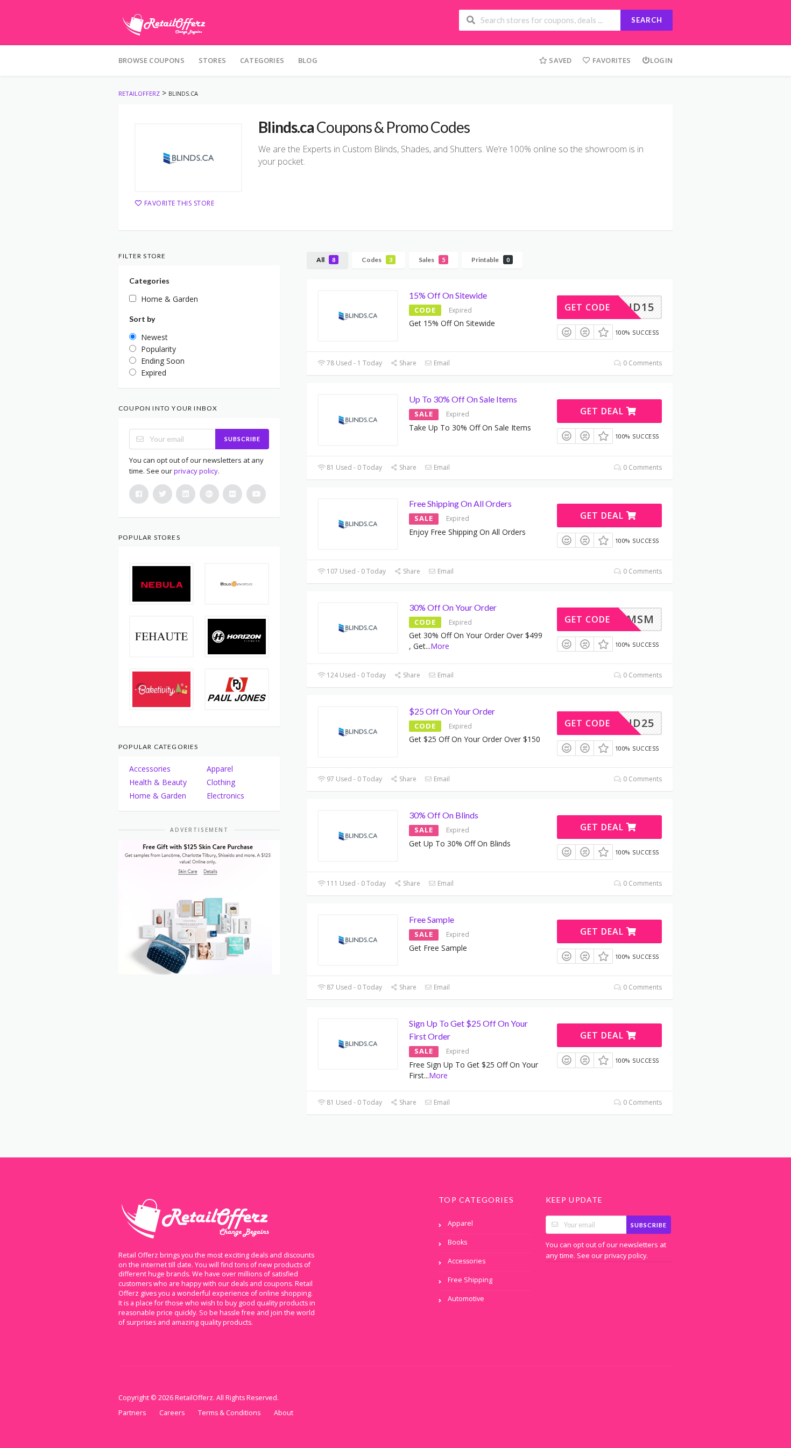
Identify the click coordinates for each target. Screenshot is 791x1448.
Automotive (466, 1298)
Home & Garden (157, 795)
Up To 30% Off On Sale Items (463, 399)
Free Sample (431, 919)
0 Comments (642, 363)
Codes (377, 260)
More (439, 646)
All (325, 260)
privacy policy (196, 471)
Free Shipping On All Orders (460, 503)
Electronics (225, 795)
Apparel (220, 769)
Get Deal (603, 411)
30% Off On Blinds (443, 815)
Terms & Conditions (229, 1412)
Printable (490, 260)
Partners (132, 1412)
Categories (262, 60)
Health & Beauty (158, 782)
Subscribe (242, 438)
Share (407, 363)
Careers (172, 1412)
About (283, 1412)
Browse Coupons (151, 60)
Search (646, 20)
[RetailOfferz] (162, 23)
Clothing (221, 782)
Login (661, 60)
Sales (432, 260)
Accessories (150, 769)
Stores (212, 60)
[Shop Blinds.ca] (188, 157)
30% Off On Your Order (453, 607)
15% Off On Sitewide (448, 295)
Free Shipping (470, 1279)
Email (441, 363)
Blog (307, 60)
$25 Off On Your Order (452, 711)
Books (457, 1242)
